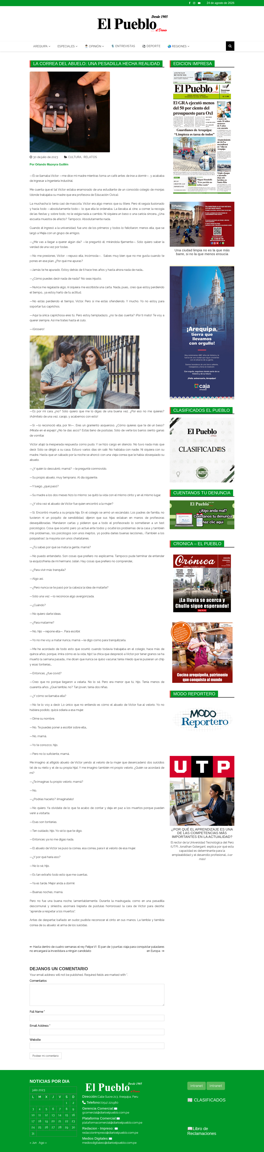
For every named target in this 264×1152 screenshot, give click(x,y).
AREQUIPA (40, 46)
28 (60, 1127)
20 (53, 1121)
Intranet (196, 1086)
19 (46, 1121)
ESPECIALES (66, 46)
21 (59, 1121)
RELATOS (90, 157)
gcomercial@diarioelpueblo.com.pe (105, 1112)
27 (53, 1127)
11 (39, 1115)
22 (66, 1121)
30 (73, 1127)
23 (73, 1121)
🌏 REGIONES (177, 46)
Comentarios (38, 980)
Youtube (199, 3)
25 (39, 1127)
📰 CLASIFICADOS (206, 1100)
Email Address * (40, 1025)
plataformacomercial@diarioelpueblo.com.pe (112, 1122)
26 (46, 1127)
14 (59, 1115)
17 (33, 1121)
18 (39, 1121)
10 (33, 1115)
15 (66, 1115)
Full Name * (37, 1011)
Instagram (194, 3)
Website (35, 1039)
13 (53, 1115)
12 (46, 1115)
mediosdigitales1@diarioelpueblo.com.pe (109, 1142)
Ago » (43, 1142)
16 (73, 1115)
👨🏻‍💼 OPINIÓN (93, 46)
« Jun (33, 1142)
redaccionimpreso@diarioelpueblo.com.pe (110, 1132)
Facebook (189, 3)
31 (33, 1133)
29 (66, 1127)
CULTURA (74, 157)
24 (33, 1127)
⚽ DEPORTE (151, 46)
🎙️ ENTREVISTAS (123, 46)
